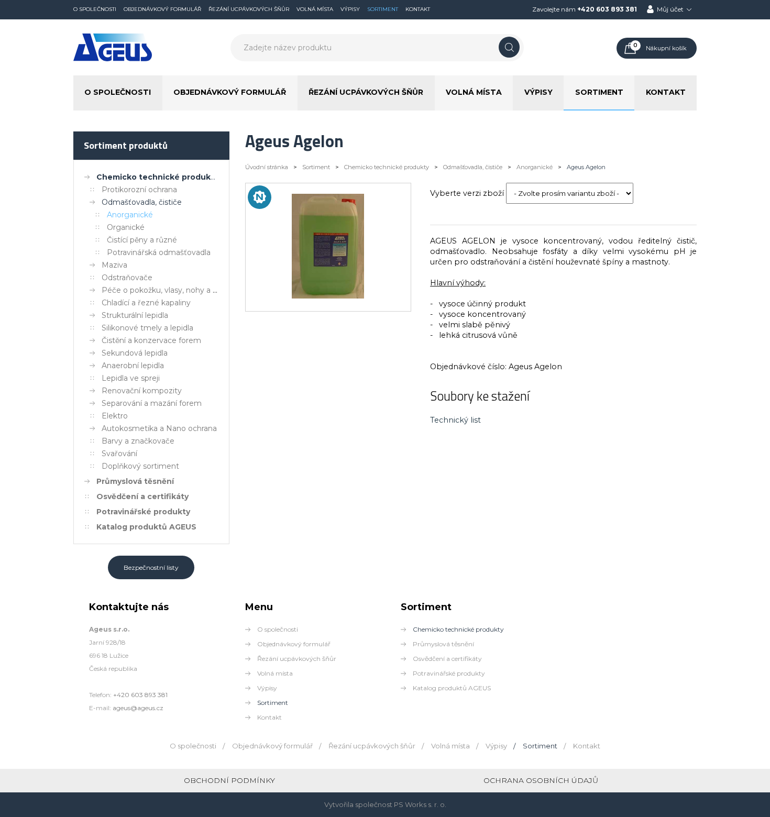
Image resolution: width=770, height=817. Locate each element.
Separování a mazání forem (152, 403)
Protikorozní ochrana (139, 189)
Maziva (114, 265)
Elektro (115, 416)
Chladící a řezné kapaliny (146, 302)
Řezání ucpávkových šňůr (248, 9)
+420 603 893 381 (607, 9)
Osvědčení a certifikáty (142, 496)
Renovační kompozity (142, 390)
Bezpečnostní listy (151, 567)
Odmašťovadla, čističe (142, 202)
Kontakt (417, 9)
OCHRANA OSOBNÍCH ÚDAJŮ (540, 780)
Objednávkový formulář (162, 9)
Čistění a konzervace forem (151, 340)
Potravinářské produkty (143, 511)
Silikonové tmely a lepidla (147, 328)
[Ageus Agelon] (328, 296)
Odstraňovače (127, 277)
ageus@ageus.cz (138, 708)
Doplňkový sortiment (140, 466)
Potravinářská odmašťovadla (159, 252)
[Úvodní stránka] (112, 59)
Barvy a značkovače (138, 441)
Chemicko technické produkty (157, 177)
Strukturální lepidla (135, 315)
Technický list (455, 420)
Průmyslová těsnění (135, 481)
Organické (126, 227)
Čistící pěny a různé (142, 240)
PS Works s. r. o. (420, 804)
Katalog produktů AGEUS (146, 527)
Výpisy (350, 9)
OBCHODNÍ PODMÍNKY (229, 780)
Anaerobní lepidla (133, 365)
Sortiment (382, 9)
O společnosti (94, 9)
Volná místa (314, 9)
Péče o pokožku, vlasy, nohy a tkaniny (170, 290)
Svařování (119, 453)
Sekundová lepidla (135, 353)
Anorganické (130, 214)
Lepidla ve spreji (131, 378)
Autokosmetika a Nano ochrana (159, 428)
